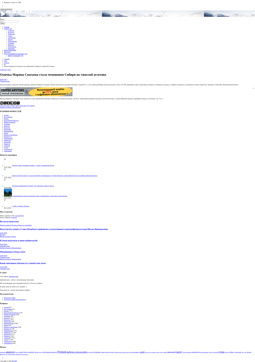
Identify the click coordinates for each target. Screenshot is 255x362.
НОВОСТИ (8, 29)
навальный (171, 352)
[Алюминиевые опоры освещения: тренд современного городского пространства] (8, 196)
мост (161, 352)
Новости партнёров (10, 135)
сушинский (237, 352)
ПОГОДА (7, 52)
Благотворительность (11, 120)
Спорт (10, 36)
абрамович (2, 352)
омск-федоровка (187, 352)
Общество (11, 34)
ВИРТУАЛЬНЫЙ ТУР (15, 56)
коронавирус (135, 352)
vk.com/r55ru (19, 216)
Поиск (2, 19)
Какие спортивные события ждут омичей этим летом (23, 263)
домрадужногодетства (107, 352)
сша (243, 352)
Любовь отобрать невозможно (10, 107)
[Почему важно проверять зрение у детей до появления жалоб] (8, 165)
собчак (231, 352)
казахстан (128, 352)
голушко (90, 352)
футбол (6, 354)
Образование (12, 41)
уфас (245, 352)
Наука (6, 133)
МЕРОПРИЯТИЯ (10, 50)
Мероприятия (8, 131)
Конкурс (7, 126)
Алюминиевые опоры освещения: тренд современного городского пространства (39, 196)
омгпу (179, 352)
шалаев (9, 354)
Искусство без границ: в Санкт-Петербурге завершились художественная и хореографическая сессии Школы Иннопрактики (54, 176)
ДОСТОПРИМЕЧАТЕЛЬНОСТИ (15, 54)
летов (149, 352)
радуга (227, 352)
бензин (40, 352)
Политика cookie (9, 298)
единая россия (117, 352)
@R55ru (14, 217)
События (11, 30)
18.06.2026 (3, 255)
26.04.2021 (3, 79)
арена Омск (23, 352)
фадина (249, 352)
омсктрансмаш (204, 352)
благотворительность (50, 352)
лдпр (146, 352)
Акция (6, 115)
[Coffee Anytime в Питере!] (8, 206)
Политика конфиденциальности (15, 299)
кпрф (142, 352)
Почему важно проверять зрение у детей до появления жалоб (33, 165)
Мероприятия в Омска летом (12, 252)
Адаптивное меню (6, 9)
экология (17, 354)
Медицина (7, 129)
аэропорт (30, 352)
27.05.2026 (3, 267)
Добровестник (5, 81)
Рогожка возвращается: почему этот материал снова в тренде (33, 186)
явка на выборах (24, 354)
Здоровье (11, 43)
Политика (11, 48)
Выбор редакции (9, 122)
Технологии (12, 47)
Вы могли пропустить (9, 221)
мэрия (165, 352)
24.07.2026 (3, 233)
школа (13, 354)
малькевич (153, 352)
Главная (6, 27)
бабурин (37, 352)
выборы (70, 352)
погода (210, 352)
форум (2, 354)
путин (221, 352)
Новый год (7, 137)
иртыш (123, 352)
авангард (10, 352)
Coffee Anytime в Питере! (20, 206)
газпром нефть (81, 352)
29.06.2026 (3, 244)
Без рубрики (8, 117)
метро (158, 352)
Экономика (12, 38)
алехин (17, 352)
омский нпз (196, 352)
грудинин (96, 352)
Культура (11, 32)
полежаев (215, 352)
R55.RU (2, 235)
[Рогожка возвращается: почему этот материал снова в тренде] (8, 186)
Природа (11, 45)
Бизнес (10, 39)
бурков (62, 351)
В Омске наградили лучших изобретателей (18, 240)
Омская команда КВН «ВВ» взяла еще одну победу (17, 106)
